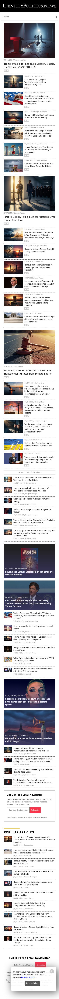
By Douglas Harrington (30, 494)
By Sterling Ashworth (22, 735)
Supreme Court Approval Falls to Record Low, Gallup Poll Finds (39, 165)
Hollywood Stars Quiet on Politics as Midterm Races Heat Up (39, 116)
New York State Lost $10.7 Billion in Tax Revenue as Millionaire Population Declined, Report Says (39, 235)
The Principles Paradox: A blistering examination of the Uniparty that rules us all (32, 781)
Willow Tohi (38, 313)
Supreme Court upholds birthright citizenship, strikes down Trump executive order (39, 319)
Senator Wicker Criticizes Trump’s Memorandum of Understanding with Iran (31, 749)
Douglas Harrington (40, 112)
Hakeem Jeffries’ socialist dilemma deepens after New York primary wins (32, 670)
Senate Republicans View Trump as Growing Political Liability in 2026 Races (38, 149)
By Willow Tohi (20, 696)
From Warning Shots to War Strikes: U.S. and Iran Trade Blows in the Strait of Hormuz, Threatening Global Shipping (39, 390)
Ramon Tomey (39, 278)
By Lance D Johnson (21, 597)
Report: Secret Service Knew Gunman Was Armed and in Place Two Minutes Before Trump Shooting (38, 302)
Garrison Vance (20, 60)
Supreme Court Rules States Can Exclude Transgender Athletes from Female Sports (28, 372)
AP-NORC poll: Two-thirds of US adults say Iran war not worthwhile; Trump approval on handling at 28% (34, 533)
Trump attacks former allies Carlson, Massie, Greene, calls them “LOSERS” (29, 65)
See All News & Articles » (29, 472)
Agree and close (32, 983)
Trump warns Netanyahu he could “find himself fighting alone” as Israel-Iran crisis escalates (39, 459)
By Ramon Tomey (21, 569)
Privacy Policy (28, 977)
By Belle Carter (29, 785)
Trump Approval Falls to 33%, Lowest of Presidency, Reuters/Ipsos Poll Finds (30, 489)
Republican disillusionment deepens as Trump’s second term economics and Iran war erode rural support (39, 100)
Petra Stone (18, 367)
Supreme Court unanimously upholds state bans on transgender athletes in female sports (27, 702)
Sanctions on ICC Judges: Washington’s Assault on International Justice (35, 82)
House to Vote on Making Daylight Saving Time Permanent (39, 250)
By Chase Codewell (29, 504)
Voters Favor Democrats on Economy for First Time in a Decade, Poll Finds (33, 479)
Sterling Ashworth (40, 229)
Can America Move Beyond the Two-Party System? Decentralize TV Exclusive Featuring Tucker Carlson (28, 603)
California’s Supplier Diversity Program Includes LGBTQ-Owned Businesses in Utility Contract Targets (38, 409)
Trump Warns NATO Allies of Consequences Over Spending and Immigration (32, 638)
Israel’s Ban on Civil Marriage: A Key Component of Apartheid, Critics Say (38, 267)
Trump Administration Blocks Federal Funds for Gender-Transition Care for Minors (34, 521)
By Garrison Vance (30, 483)
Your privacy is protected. (15, 817)
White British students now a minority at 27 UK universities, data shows (33, 659)
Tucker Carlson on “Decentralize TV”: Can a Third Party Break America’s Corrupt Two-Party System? (33, 615)
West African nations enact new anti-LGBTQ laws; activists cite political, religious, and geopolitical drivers (38, 428)
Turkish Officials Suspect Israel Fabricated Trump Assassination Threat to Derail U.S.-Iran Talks (38, 133)
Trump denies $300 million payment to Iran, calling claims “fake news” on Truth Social (32, 760)
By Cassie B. (27, 632)
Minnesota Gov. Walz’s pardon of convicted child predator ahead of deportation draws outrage (39, 283)
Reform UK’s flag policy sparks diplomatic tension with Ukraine (38, 444)
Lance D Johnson (39, 93)
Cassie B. (37, 454)
